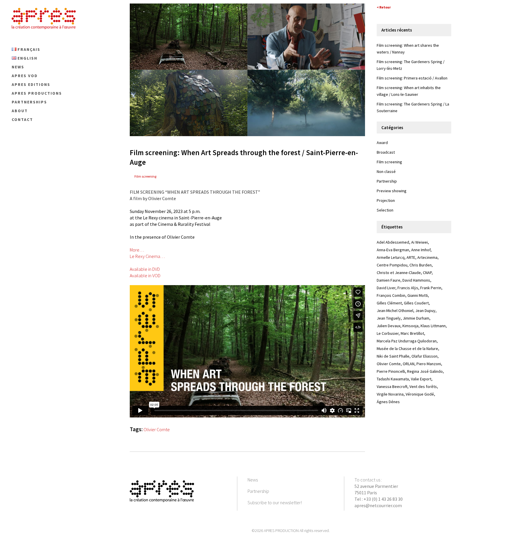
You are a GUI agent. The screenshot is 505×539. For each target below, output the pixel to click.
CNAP (427, 272)
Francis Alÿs (407, 287)
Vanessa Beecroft (392, 386)
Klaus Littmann (433, 325)
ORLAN (408, 363)
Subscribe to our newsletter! (275, 502)
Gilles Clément (389, 303)
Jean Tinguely (389, 318)
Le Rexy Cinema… (147, 256)
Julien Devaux (388, 325)
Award (382, 142)
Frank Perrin (430, 287)
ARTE (411, 257)
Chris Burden (420, 265)
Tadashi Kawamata (393, 379)
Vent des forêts (423, 386)
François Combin (391, 295)
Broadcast (386, 152)
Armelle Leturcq (390, 257)
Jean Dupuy (425, 310)
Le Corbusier (388, 333)
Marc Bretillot (412, 333)
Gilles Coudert (416, 303)
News (253, 480)
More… (137, 250)
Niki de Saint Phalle (393, 356)
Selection (385, 210)
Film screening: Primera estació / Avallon (412, 78)
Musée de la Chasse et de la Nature (407, 348)
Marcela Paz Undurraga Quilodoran (407, 341)
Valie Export (421, 379)
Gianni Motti (417, 295)
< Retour (384, 7)
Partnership (387, 181)
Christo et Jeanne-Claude (399, 272)
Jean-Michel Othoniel (395, 310)
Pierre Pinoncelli (391, 371)
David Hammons (416, 280)
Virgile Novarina (390, 394)
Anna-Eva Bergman (393, 249)
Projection (386, 200)
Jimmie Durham (416, 318)
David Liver (386, 287)
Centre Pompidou (392, 265)
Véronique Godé (420, 394)
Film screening (145, 176)
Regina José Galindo (425, 371)
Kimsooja (410, 325)
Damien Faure (388, 280)
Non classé (386, 171)
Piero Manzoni (428, 363)
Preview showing (392, 190)
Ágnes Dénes (388, 401)
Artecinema (427, 257)
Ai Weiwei (419, 242)
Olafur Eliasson (424, 356)
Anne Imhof (420, 249)
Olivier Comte (156, 429)
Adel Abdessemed (393, 242)
